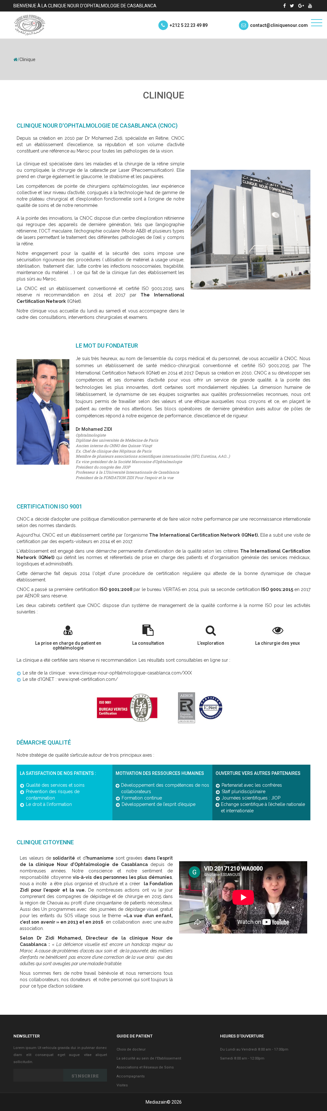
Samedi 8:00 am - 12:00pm (242, 1058)
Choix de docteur (131, 1049)
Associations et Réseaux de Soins (145, 1067)
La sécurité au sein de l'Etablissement (149, 1058)
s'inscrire (85, 1076)
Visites (122, 1085)
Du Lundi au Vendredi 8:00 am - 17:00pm (254, 1049)
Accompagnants (131, 1076)
